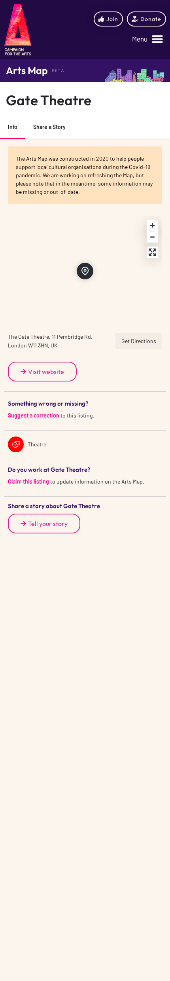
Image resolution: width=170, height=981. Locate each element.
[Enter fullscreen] (152, 252)
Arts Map (27, 70)
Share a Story (49, 126)
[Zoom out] (152, 237)
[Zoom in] (152, 225)
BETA (58, 70)
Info (12, 126)
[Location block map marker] (85, 271)
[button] (147, 39)
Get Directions (138, 341)
